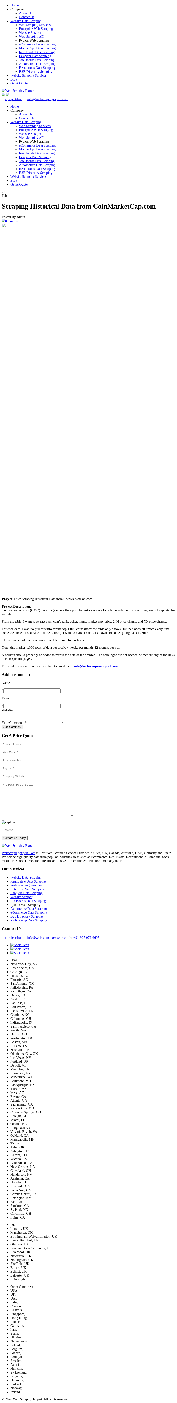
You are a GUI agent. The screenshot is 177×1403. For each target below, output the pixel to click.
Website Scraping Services (28, 75)
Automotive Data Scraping (37, 64)
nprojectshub (13, 99)
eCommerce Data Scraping (37, 44)
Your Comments (14, 722)
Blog (13, 79)
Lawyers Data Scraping (35, 56)
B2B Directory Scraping (35, 71)
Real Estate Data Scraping (37, 52)
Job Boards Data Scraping (37, 60)
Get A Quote (19, 83)
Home (14, 5)
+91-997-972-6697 (86, 937)
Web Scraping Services (35, 25)
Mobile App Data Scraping (37, 48)
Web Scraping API (31, 36)
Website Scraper (30, 32)
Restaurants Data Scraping (37, 68)
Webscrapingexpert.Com (18, 853)
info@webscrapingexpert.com (47, 99)
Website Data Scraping (25, 21)
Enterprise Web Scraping (36, 29)
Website (7, 710)
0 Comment (13, 221)
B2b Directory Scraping (26, 916)
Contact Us (26, 17)
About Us (25, 13)
